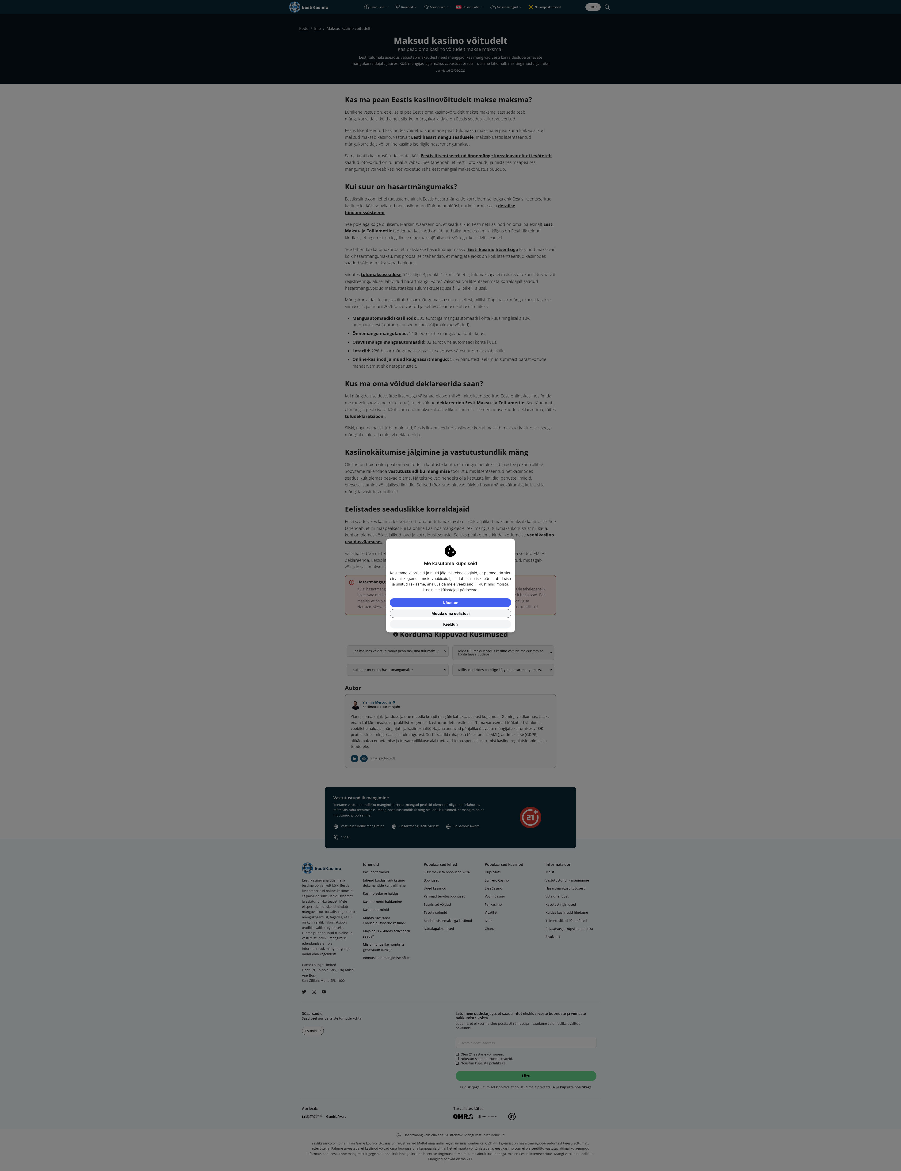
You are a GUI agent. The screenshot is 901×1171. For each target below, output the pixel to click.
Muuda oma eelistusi (450, 613)
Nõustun (450, 602)
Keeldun (450, 624)
